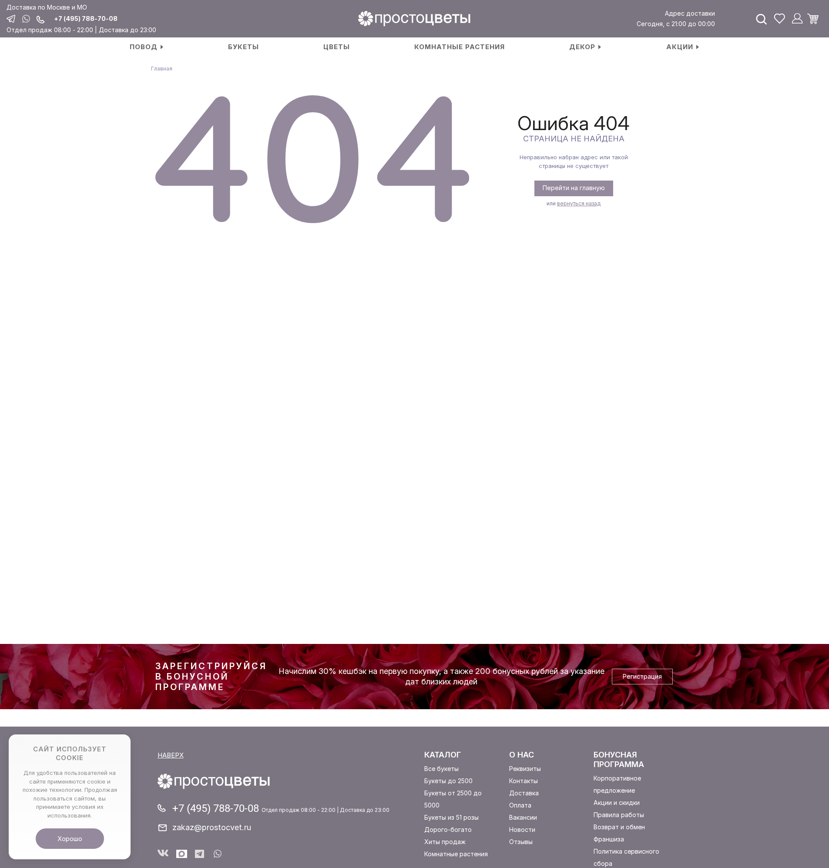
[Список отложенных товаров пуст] (779, 18)
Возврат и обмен (619, 827)
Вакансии (523, 817)
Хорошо (69, 838)
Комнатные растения (456, 854)
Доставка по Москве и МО (47, 7)
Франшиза (609, 839)
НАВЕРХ (171, 755)
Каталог (442, 754)
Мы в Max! (181, 854)
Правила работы (619, 814)
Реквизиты (525, 768)
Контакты (523, 780)
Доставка (524, 793)
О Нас (521, 754)
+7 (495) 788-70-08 (85, 19)
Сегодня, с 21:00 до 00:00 (676, 23)
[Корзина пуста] (815, 18)
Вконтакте (163, 854)
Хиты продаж (445, 841)
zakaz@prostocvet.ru (211, 827)
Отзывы (521, 841)
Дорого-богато (448, 829)
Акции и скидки (617, 802)
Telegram (200, 854)
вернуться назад (579, 203)
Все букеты (441, 768)
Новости (522, 829)
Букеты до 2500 (448, 780)
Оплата (520, 805)
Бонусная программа (619, 759)
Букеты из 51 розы (451, 817)
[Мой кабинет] (797, 18)
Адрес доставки (690, 13)
